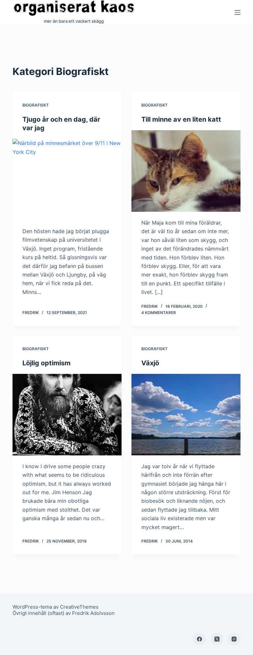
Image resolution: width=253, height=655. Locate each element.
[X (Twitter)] (217, 639)
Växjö (150, 363)
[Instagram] (234, 639)
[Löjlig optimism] (67, 414)
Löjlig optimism (46, 363)
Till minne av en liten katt (181, 119)
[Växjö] (185, 414)
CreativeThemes (79, 607)
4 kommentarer (158, 312)
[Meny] (237, 12)
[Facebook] (199, 639)
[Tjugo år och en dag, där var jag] (67, 179)
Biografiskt (35, 105)
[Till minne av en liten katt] (185, 171)
